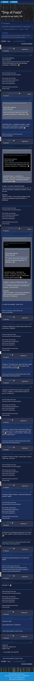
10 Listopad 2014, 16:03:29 (7, 360)
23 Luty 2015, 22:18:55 (7, 386)
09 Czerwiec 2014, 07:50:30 (8, 146)
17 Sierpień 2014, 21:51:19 (7, 322)
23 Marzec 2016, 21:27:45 (7, 554)
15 (24, 41)
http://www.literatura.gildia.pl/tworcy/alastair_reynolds (15, 187)
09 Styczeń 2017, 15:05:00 (7, 641)
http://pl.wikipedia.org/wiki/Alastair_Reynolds (14, 61)
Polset (9, 354)
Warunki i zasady (16, 674)
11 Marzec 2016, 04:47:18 (7, 528)
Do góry (3, 661)
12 (17, 41)
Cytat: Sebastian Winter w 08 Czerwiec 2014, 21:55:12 (17, 150)
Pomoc (10, 674)
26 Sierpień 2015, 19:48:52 (7, 453)
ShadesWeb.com (21, 679)
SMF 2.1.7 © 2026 (13, 677)
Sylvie (21, 29)
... (14, 41)
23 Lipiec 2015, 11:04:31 (7, 425)
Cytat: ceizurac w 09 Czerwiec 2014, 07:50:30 (15, 238)
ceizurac (10, 48)
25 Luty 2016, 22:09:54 (7, 491)
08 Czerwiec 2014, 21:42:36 (8, 54)
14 (22, 41)
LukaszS (10, 548)
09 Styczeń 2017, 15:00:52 (7, 617)
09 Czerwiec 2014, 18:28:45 (8, 234)
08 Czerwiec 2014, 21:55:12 (8, 99)
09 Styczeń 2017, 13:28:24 (7, 581)
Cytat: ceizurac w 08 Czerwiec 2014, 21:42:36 (15, 103)
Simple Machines (21, 677)
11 (16, 41)
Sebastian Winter (12, 93)
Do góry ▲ (23, 674)
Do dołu (3, 41)
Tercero (9, 611)
